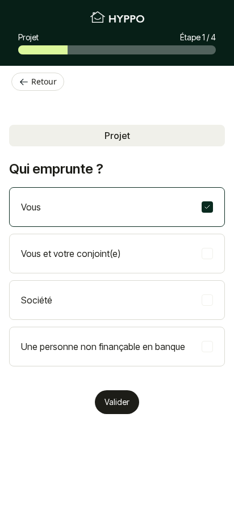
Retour (44, 81)
